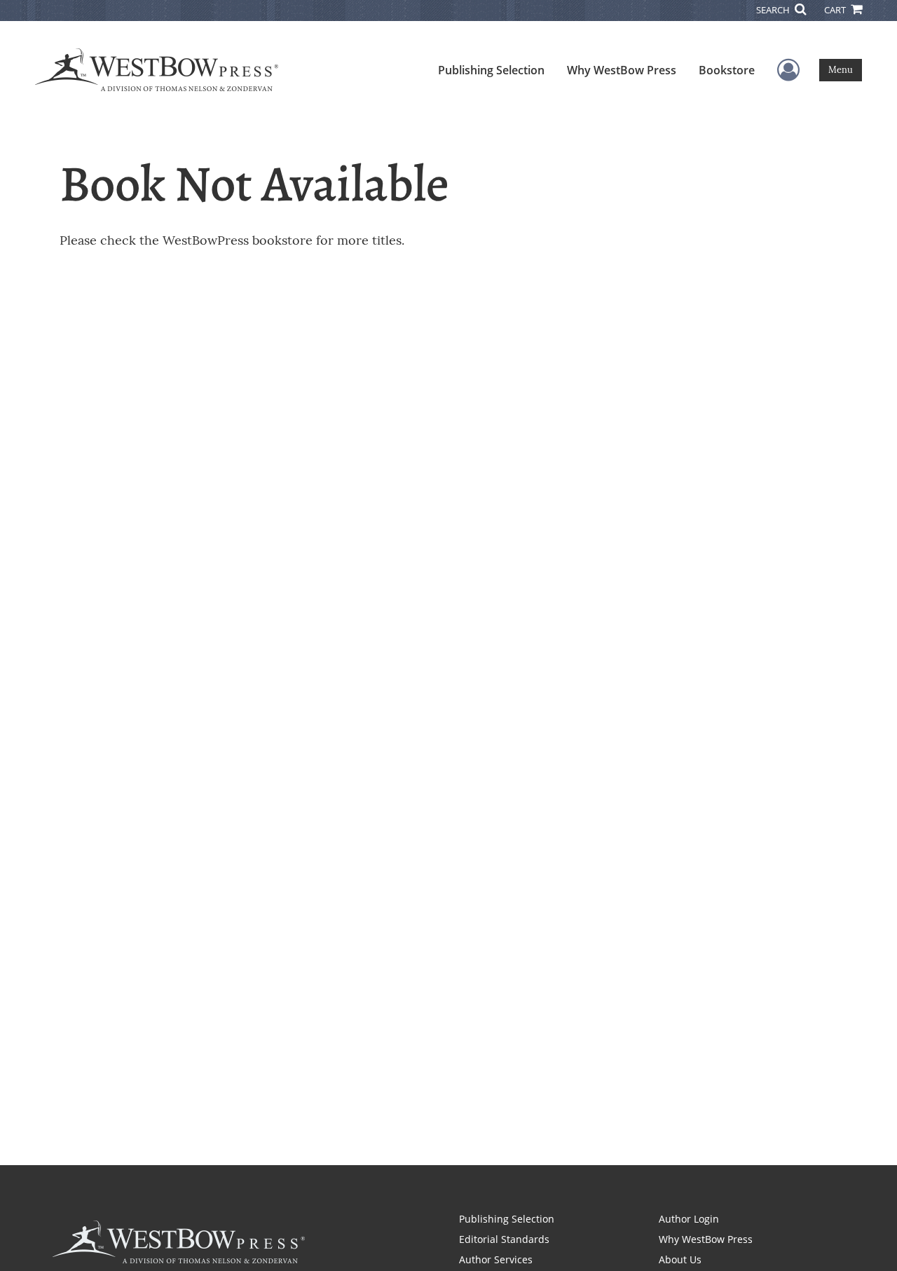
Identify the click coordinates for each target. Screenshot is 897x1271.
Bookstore (727, 70)
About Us (680, 1259)
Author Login (689, 1218)
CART (836, 10)
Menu (840, 70)
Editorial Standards (504, 1239)
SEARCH (774, 10)
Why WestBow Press (621, 70)
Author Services (496, 1259)
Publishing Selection (491, 70)
